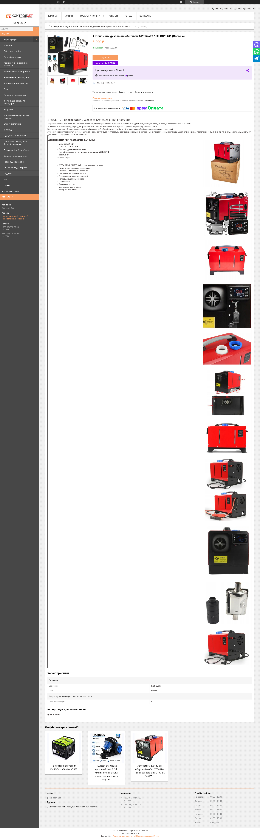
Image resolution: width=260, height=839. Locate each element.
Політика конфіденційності (147, 836)
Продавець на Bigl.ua (130, 833)
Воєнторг (8, 45)
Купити (105, 57)
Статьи (113, 16)
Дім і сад (8, 129)
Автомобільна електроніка (17, 71)
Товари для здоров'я (14, 161)
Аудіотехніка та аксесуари (16, 77)
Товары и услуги (9, 39)
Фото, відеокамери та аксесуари (14, 102)
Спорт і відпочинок (13, 123)
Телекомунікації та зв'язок (16, 150)
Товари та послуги (61, 26)
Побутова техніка (12, 51)
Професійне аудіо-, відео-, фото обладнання (16, 143)
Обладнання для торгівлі (15, 167)
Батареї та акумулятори (15, 156)
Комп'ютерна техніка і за (16, 83)
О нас (4, 179)
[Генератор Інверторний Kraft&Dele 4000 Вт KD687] (64, 748)
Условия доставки (10, 191)
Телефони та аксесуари (15, 95)
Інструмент (9, 109)
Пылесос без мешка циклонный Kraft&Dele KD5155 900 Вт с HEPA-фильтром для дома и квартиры (107, 772)
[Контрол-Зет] (19, 14)
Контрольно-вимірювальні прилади (16, 116)
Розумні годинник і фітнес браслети (16, 64)
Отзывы (6, 185)
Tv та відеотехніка (13, 57)
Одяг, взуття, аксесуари (15, 135)
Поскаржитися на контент (124, 836)
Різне (6, 89)
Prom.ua (144, 831)
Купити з (100, 63)
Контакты (145, 16)
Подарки (8, 173)
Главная (53, 16)
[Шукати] (36, 29)
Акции (69, 16)
